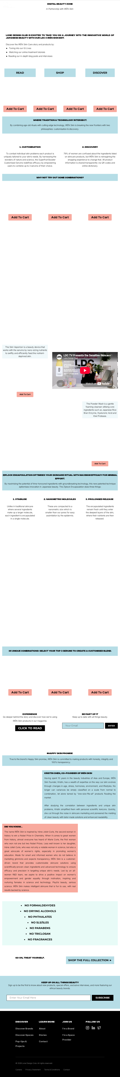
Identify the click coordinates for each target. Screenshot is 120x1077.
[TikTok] (87, 1028)
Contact (43, 1041)
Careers (19, 1070)
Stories (43, 1035)
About (42, 1028)
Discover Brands (24, 1028)
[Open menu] (115, 5)
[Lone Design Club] (9, 5)
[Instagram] (99, 1028)
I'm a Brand (68, 1028)
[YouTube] (93, 1028)
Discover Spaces (25, 1035)
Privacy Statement (33, 1070)
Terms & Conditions (52, 1070)
